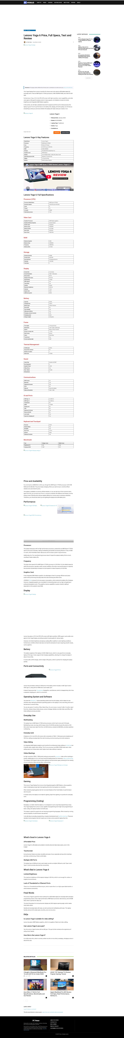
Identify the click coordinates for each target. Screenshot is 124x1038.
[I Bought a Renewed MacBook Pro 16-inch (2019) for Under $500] (35, 964)
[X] (92, 1022)
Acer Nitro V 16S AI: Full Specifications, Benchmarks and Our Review (34, 994)
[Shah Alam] (25, 42)
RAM (30, 580)
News (79, 37)
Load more (88, 78)
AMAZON (56, 132)
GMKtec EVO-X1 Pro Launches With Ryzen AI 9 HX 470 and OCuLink (85, 48)
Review (28, 30)
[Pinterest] (88, 1022)
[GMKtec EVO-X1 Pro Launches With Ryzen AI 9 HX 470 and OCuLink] (96, 48)
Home (25, 30)
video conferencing (68, 758)
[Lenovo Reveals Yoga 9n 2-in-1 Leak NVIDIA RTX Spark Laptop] (96, 40)
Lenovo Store (65, 132)
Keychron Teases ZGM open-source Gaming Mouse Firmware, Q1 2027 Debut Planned (85, 64)
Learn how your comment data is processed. (52, 1012)
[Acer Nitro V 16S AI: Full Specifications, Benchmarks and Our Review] (35, 984)
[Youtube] (97, 1022)
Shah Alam (29, 42)
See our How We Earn (68, 87)
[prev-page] (24, 1000)
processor (58, 756)
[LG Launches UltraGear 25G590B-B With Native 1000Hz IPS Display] (96, 56)
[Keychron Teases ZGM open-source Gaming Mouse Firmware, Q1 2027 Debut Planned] (96, 64)
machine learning (62, 816)
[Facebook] (79, 1022)
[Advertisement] (62, 17)
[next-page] (27, 1000)
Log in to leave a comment (30, 1009)
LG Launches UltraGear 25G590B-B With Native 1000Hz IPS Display (84, 56)
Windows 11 (34, 700)
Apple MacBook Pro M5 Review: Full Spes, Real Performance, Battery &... (60, 994)
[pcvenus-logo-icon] (29, 2)
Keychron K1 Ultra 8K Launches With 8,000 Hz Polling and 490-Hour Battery (85, 73)
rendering (68, 745)
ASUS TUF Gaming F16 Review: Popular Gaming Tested (60, 973)
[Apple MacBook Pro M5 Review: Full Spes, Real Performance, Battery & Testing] (62, 984)
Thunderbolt (39, 690)
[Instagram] (83, 1022)
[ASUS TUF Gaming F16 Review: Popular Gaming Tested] (62, 964)
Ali (24, 975)
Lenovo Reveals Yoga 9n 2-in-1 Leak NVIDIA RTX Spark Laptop (85, 40)
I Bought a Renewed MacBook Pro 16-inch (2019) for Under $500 (35, 973)
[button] (98, 2)
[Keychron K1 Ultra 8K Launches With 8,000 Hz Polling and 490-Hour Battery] (96, 72)
